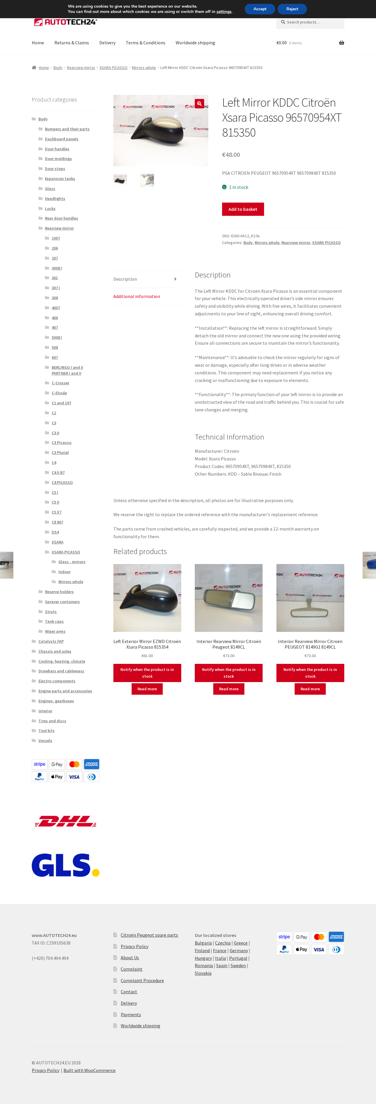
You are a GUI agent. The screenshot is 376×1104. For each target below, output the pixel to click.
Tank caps (54, 621)
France (219, 950)
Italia (220, 958)
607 (55, 357)
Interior (45, 710)
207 (55, 258)
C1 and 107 (61, 402)
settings (223, 11)
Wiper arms (55, 631)
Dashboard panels (61, 139)
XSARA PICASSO (113, 67)
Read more (147, 688)
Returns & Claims (71, 43)
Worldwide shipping (195, 43)
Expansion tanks (60, 178)
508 (55, 347)
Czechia (223, 943)
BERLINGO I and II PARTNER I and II (67, 370)
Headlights (55, 198)
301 (55, 277)
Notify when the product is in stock (147, 673)
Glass (50, 188)
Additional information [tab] (136, 296)
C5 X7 (56, 512)
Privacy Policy (134, 946)
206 (55, 248)
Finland (202, 950)
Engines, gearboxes (56, 701)
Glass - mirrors (71, 561)
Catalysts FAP (51, 641)
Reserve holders (59, 591)
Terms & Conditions (145, 43)
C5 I (55, 492)
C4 (54, 462)
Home (38, 43)
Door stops (55, 168)
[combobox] (310, 22)
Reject (292, 9)
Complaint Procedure (142, 980)
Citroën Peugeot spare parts (149, 935)
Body (58, 67)
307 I (56, 287)
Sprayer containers (62, 601)
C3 (54, 422)
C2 (54, 412)
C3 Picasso (61, 442)
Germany (239, 950)
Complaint (131, 969)
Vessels (45, 740)
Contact (129, 991)
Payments (131, 1014)
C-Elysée (59, 393)
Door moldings (58, 158)
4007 (56, 307)
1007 (56, 238)
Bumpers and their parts (67, 129)
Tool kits (46, 730)
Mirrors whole (144, 67)
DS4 (55, 532)
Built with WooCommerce (89, 1070)
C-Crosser (60, 383)
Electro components (56, 681)
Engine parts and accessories (65, 691)
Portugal (238, 958)
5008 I (57, 337)
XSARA (57, 542)
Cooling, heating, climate (61, 661)
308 (55, 297)
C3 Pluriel (60, 452)
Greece (241, 943)
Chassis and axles (54, 651)
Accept (260, 9)
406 (55, 317)
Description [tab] (125, 279)
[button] (199, 103)
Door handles (57, 149)
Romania (204, 965)
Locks (50, 208)
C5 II (55, 502)
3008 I (57, 268)
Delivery (107, 43)
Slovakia (203, 973)
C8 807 (57, 522)
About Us (130, 957)
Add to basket (243, 209)
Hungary (203, 958)
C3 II (55, 432)
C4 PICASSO (62, 482)
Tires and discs (52, 720)
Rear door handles (61, 218)
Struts (51, 611)
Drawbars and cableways (61, 671)
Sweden (238, 965)
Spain (221, 965)
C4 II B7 (58, 472)
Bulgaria (203, 943)
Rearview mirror (81, 67)
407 (55, 327)
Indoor (64, 571)
